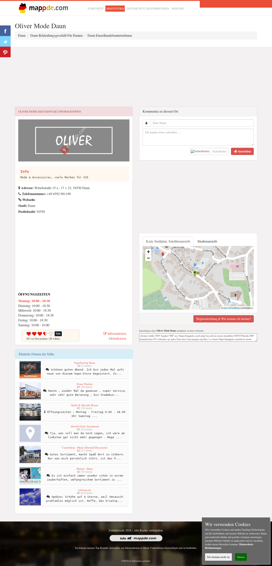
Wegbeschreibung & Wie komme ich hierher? (223, 319)
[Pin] (5, 52)
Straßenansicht (207, 241)
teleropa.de (84, 490)
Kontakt (178, 8)
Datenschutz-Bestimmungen (148, 8)
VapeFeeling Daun (84, 363)
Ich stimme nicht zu (218, 557)
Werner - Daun (84, 469)
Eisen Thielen (85, 384)
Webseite (28, 199)
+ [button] (148, 251)
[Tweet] (5, 41)
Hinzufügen (115, 8)
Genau (241, 557)
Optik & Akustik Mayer (84, 405)
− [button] (148, 258)
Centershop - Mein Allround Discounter (85, 447)
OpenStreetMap (231, 307)
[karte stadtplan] (42, 8)
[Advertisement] (136, 76)
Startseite (95, 8)
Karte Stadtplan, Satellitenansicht (168, 241)
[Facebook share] (5, 30)
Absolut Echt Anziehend (85, 426)
